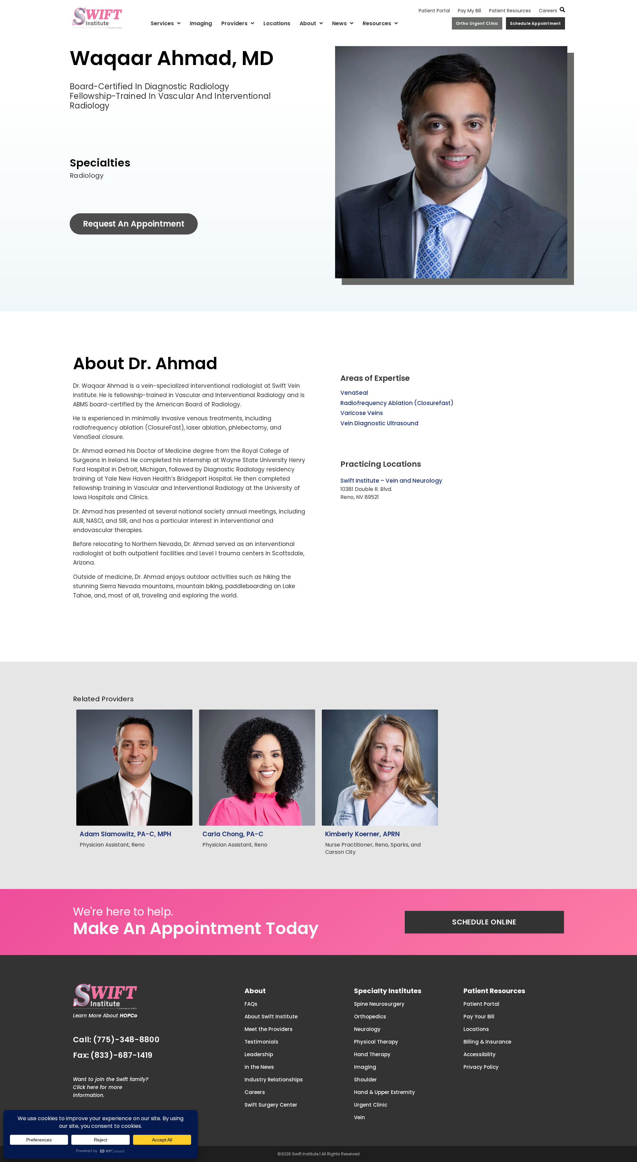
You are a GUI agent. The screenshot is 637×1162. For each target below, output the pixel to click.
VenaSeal (354, 393)
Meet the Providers (269, 1029)
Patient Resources (510, 10)
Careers (548, 10)
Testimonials (261, 1041)
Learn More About (105, 1015)
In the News (259, 1066)
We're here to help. (123, 912)
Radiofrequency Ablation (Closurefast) (397, 403)
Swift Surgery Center (271, 1104)
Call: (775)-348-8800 (116, 1039)
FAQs (251, 1003)
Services (162, 23)
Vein (359, 1117)
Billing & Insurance (487, 1041)
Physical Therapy (376, 1041)
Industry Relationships (274, 1079)
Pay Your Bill (478, 1016)
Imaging (201, 23)
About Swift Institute (271, 1016)
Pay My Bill (469, 10)
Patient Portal (434, 10)
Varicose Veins (361, 413)
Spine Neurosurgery (379, 1003)
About (308, 23)
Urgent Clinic (370, 1104)
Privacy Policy (481, 1066)
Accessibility (479, 1054)
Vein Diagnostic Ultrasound (379, 423)
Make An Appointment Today (195, 928)
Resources (377, 23)
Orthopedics (370, 1016)
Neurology (367, 1029)
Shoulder (365, 1079)
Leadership (259, 1054)
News (339, 23)
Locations (276, 23)
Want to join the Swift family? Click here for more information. (110, 1087)
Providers (234, 23)
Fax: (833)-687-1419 (113, 1055)
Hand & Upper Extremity (384, 1092)
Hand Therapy (372, 1054)
